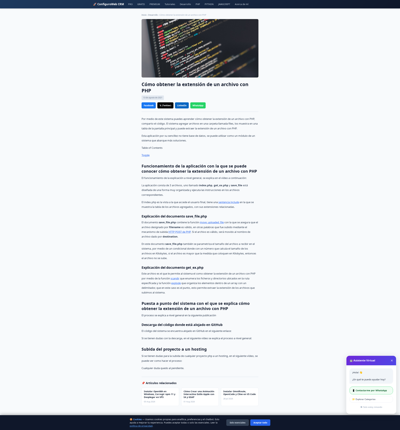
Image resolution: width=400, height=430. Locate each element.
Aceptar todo (260, 422)
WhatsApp (197, 105)
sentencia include (228, 202)
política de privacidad (141, 425)
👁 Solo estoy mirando (371, 407)
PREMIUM (155, 4)
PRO (130, 4)
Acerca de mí (241, 4)
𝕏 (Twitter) (165, 105)
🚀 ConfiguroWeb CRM (108, 4)
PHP (198, 4)
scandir (175, 278)
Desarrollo (185, 4)
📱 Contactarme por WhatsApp (369, 390)
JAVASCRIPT (224, 4)
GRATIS (141, 4)
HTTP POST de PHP (179, 232)
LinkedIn (182, 105)
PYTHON (209, 4)
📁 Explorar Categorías (363, 399)
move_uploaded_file (212, 222)
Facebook (149, 105)
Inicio (144, 14)
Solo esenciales (237, 422)
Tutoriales (170, 4)
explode (176, 283)
